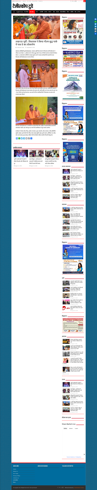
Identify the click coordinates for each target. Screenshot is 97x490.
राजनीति (41, 12)
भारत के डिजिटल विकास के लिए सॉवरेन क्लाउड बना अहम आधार (76, 308)
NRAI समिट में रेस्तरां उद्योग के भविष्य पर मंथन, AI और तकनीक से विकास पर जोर (76, 301)
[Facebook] (70, 1)
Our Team (29, 1)
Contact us (40, 1)
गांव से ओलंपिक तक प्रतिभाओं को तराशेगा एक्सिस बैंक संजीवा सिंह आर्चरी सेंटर (76, 289)
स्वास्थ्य (57, 12)
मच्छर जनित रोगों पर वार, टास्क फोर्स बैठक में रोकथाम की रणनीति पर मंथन (76, 228)
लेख (75, 12)
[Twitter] (72, 1)
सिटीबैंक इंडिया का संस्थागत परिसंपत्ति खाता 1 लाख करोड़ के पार (76, 295)
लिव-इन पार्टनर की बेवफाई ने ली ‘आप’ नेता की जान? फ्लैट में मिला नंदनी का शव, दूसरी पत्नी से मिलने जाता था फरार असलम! (73, 369)
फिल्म (68, 12)
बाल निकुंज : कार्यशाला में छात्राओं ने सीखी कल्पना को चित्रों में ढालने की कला (35, 161)
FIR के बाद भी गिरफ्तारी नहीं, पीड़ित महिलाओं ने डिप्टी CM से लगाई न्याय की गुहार (76, 347)
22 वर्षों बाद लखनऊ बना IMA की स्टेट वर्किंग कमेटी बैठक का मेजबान (76, 190)
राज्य (37, 12)
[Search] (85, 1)
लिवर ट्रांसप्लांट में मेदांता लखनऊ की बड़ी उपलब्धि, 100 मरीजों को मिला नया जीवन (76, 234)
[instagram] (76, 1)
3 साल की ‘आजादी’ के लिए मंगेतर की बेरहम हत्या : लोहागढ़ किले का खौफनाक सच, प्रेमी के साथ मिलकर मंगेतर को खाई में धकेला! (73, 361)
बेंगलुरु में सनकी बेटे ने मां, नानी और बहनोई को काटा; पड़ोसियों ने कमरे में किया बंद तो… (76, 353)
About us (24, 1)
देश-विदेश (26, 12)
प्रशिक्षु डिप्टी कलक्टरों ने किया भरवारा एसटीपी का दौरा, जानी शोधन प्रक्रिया (52, 161)
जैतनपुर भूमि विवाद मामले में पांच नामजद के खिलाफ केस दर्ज (76, 341)
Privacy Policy (34, 1)
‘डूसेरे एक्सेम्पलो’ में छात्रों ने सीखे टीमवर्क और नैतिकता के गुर (21, 161)
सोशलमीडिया (63, 12)
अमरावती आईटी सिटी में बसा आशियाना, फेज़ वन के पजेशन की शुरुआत (76, 282)
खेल (54, 12)
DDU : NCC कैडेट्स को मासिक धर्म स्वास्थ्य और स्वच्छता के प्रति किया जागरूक (76, 215)
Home (14, 11)
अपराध (45, 12)
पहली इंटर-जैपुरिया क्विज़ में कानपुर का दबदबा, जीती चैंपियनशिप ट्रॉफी (76, 196)
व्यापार (49, 12)
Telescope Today (20, 47)
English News (19, 12)
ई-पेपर (78, 12)
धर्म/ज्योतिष (15, 480)
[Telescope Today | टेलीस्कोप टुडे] (23, 6)
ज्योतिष (71, 12)
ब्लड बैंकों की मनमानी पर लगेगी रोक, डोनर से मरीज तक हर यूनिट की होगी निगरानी (76, 221)
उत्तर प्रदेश (32, 12)
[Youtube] (74, 1)
